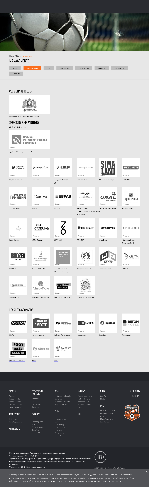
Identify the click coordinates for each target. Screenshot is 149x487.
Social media (105, 422)
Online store (14, 428)
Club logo (101, 68)
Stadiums (81, 391)
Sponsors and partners (37, 392)
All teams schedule (62, 402)
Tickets (12, 391)
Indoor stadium (83, 402)
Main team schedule (63, 396)
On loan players (38, 427)
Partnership (36, 404)
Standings (58, 399)
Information (13, 419)
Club (57, 411)
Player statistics (61, 404)
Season (58, 391)
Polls (102, 416)
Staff (49, 68)
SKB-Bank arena (84, 399)
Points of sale (14, 399)
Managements (32, 68)
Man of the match (107, 419)
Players (35, 419)
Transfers (35, 430)
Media (102, 391)
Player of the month (39, 433)
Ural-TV (103, 396)
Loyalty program (15, 422)
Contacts (16, 74)
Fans (102, 406)
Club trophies (84, 68)
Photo (102, 399)
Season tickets (15, 407)
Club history (64, 68)
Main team (36, 414)
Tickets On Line (15, 404)
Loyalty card (14, 414)
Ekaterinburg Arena (85, 396)
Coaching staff (37, 421)
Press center (119, 68)
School (80, 414)
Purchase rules (15, 402)
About (15, 68)
